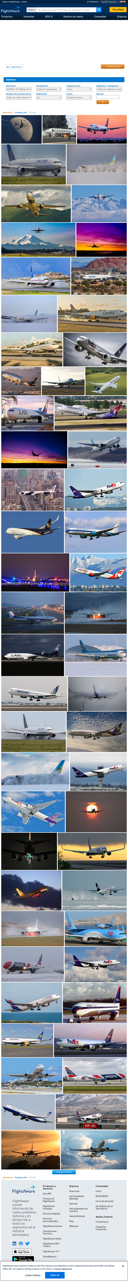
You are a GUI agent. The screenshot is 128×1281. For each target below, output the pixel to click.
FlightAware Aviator (52, 1226)
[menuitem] (6, 16)
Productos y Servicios (49, 1187)
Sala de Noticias (77, 1216)
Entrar (24, 2)
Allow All (54, 1275)
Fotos (98, 1191)
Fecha (69, 94)
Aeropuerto (42, 86)
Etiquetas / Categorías (107, 86)
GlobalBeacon (50, 1256)
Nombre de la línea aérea (18, 94)
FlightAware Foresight (49, 1207)
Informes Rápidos (51, 1213)
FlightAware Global (52, 1238)
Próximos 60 (20, 113)
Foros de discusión (105, 1201)
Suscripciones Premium (50, 1232)
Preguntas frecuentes (101, 1228)
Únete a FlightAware (11, 2)
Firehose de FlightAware (49, 1199)
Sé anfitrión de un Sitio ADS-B (104, 1207)
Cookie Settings (33, 1275)
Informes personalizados (50, 1219)
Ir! (103, 102)
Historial (73, 1203)
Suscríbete (118, 9)
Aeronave (11, 86)
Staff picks (41, 94)
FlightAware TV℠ (51, 1251)
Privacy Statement (63, 1269)
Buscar (100, 94)
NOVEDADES (102, 1196)
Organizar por (73, 86)
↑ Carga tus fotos (113, 66)
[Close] (123, 1266)
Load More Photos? (64, 1172)
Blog (71, 1221)
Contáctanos (102, 1222)
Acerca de (74, 1191)
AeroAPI (47, 1193)
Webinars (74, 1226)
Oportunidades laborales (76, 1197)
